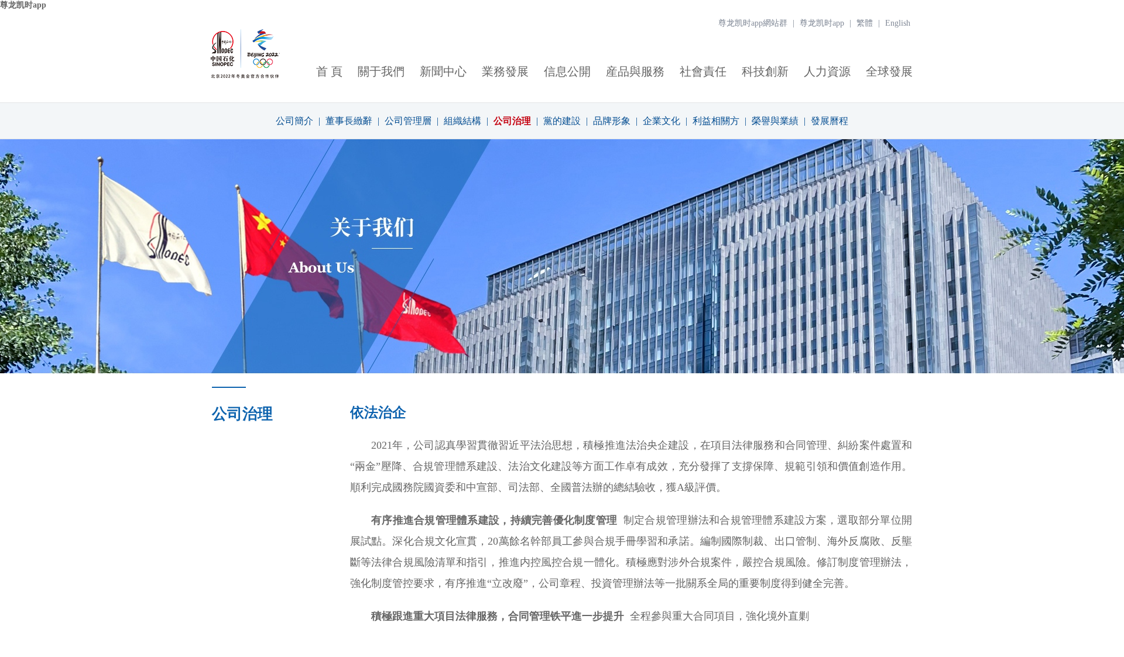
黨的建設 (562, 121)
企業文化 (661, 121)
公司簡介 (294, 121)
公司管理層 (408, 121)
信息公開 (567, 71)
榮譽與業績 (775, 121)
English (897, 23)
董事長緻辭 (348, 121)
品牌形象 (611, 121)
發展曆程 (829, 121)
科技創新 (765, 71)
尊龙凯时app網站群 (752, 23)
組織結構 (462, 121)
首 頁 (329, 71)
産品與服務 (635, 71)
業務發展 (505, 71)
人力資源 (827, 71)
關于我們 (381, 71)
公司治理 (512, 121)
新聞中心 (443, 71)
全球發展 (889, 71)
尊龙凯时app (23, 5)
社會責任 (703, 71)
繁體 (864, 23)
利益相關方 (716, 121)
